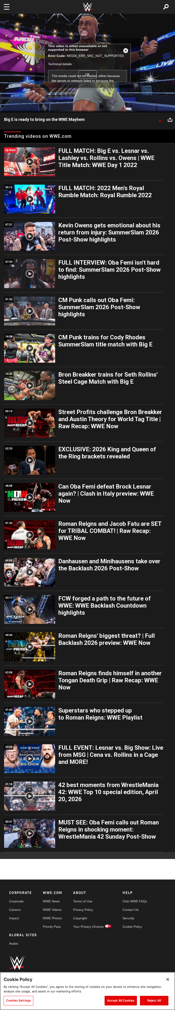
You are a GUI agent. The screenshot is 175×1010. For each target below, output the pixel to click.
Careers (15, 910)
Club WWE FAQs (135, 901)
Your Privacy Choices (88, 926)
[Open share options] (170, 120)
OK (87, 74)
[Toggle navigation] (6, 7)
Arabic (13, 943)
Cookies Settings (18, 1000)
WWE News (51, 901)
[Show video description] (160, 120)
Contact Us (131, 910)
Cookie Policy (132, 926)
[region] (87, 991)
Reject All (154, 1000)
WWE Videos (52, 910)
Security (128, 918)
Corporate (16, 901)
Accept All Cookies (120, 1000)
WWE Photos (52, 918)
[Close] (168, 979)
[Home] (87, 7)
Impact (14, 918)
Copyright (80, 918)
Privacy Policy (83, 910)
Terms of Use (82, 901)
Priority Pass (52, 926)
